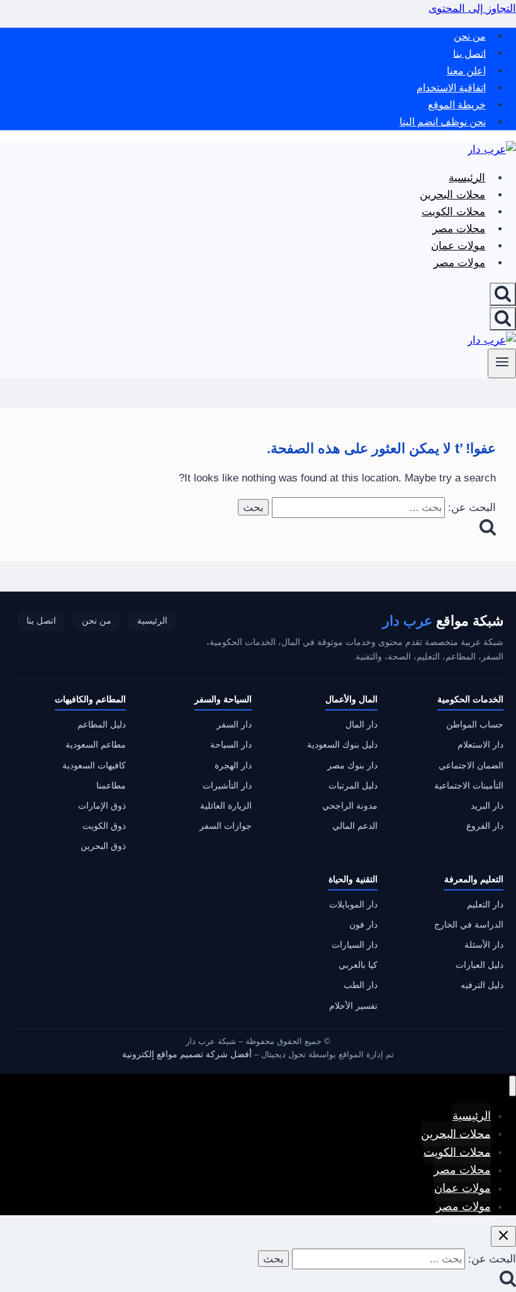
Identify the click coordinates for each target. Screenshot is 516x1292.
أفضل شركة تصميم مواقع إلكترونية (187, 1054)
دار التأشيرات (227, 785)
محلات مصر (458, 229)
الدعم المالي (355, 826)
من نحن (470, 36)
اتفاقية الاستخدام (451, 87)
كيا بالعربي (358, 965)
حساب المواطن (474, 724)
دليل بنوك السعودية (342, 745)
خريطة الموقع (457, 104)
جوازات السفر (225, 826)
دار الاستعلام (480, 745)
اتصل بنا (469, 53)
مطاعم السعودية (95, 745)
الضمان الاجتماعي (471, 765)
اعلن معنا (466, 70)
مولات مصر (459, 263)
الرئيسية (467, 178)
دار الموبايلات (353, 904)
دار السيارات (355, 945)
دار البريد (487, 806)
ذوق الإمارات (102, 806)
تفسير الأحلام (353, 1006)
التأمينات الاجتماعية (468, 785)
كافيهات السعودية (94, 765)
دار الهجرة (233, 765)
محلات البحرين (452, 195)
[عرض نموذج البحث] (503, 294)
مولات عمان (458, 246)
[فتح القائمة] (502, 363)
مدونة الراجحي (350, 806)
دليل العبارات (479, 965)
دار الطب (361, 985)
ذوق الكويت (104, 826)
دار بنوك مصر (352, 765)
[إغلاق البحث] (503, 1236)
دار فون (363, 925)
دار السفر (234, 724)
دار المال (361, 724)
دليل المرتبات (353, 785)
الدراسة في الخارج (468, 925)
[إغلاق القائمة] (512, 1086)
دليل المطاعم (101, 724)
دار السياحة (231, 745)
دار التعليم (485, 904)
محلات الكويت (453, 212)
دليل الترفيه (482, 985)
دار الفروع (484, 826)
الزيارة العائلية (226, 806)
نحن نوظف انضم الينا (443, 121)
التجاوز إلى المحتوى (472, 8)
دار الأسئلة (483, 945)
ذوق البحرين (103, 846)
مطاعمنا (111, 785)
